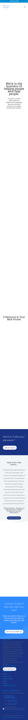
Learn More (14, 207)
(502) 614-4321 (12, 704)
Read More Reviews (14, 518)
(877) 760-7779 (14, 1)
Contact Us (5, 683)
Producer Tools (7, 676)
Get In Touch (10, 447)
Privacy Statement (7, 717)
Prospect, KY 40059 (9, 698)
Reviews (5, 681)
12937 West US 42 (9, 696)
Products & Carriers (8, 678)
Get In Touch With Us (14, 632)
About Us (5, 674)
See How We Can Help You (13, 61)
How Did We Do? (9, 669)
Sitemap (15, 717)
